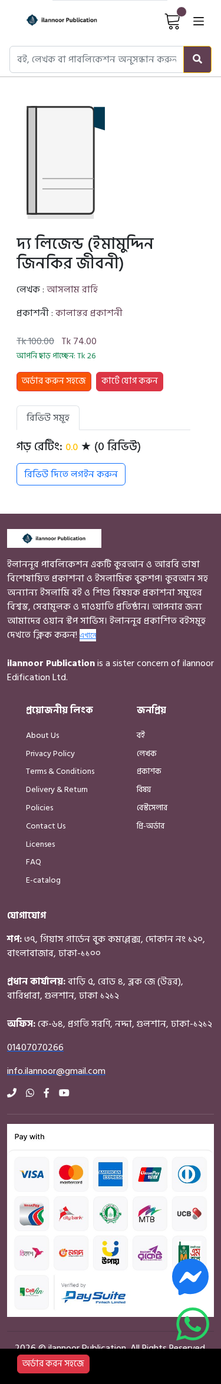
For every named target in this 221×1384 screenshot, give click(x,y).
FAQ (33, 862)
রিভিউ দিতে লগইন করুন (71, 474)
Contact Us (45, 826)
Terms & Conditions (60, 771)
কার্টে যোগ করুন (129, 381)
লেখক (147, 753)
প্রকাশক (149, 771)
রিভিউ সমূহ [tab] (48, 417)
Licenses (40, 844)
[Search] (197, 59)
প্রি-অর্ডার (150, 826)
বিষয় (144, 789)
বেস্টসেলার (152, 807)
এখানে (88, 635)
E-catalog (43, 880)
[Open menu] (199, 20)
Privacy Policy (50, 753)
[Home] (51, 20)
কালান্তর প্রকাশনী (89, 313)
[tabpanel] (103, 462)
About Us (42, 735)
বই (141, 735)
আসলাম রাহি (72, 289)
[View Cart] (173, 20)
